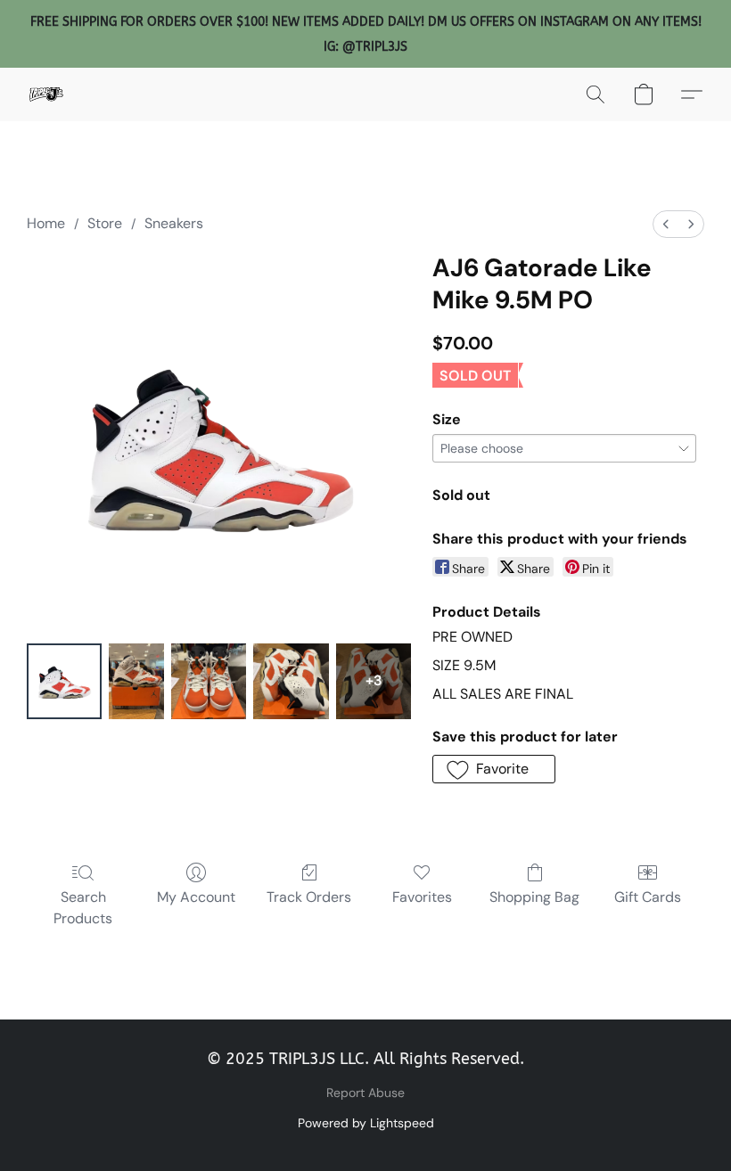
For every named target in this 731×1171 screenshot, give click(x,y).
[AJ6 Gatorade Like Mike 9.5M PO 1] (136, 681)
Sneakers (173, 223)
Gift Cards (647, 897)
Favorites (422, 897)
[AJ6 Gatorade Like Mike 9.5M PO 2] (209, 681)
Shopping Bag (534, 897)
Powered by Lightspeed (366, 1123)
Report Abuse (365, 1093)
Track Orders (309, 897)
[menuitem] (665, 224)
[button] (46, 94)
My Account (196, 897)
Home (46, 223)
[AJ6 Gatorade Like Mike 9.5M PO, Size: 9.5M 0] (64, 681)
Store (104, 223)
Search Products (82, 908)
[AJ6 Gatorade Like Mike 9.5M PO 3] (290, 681)
